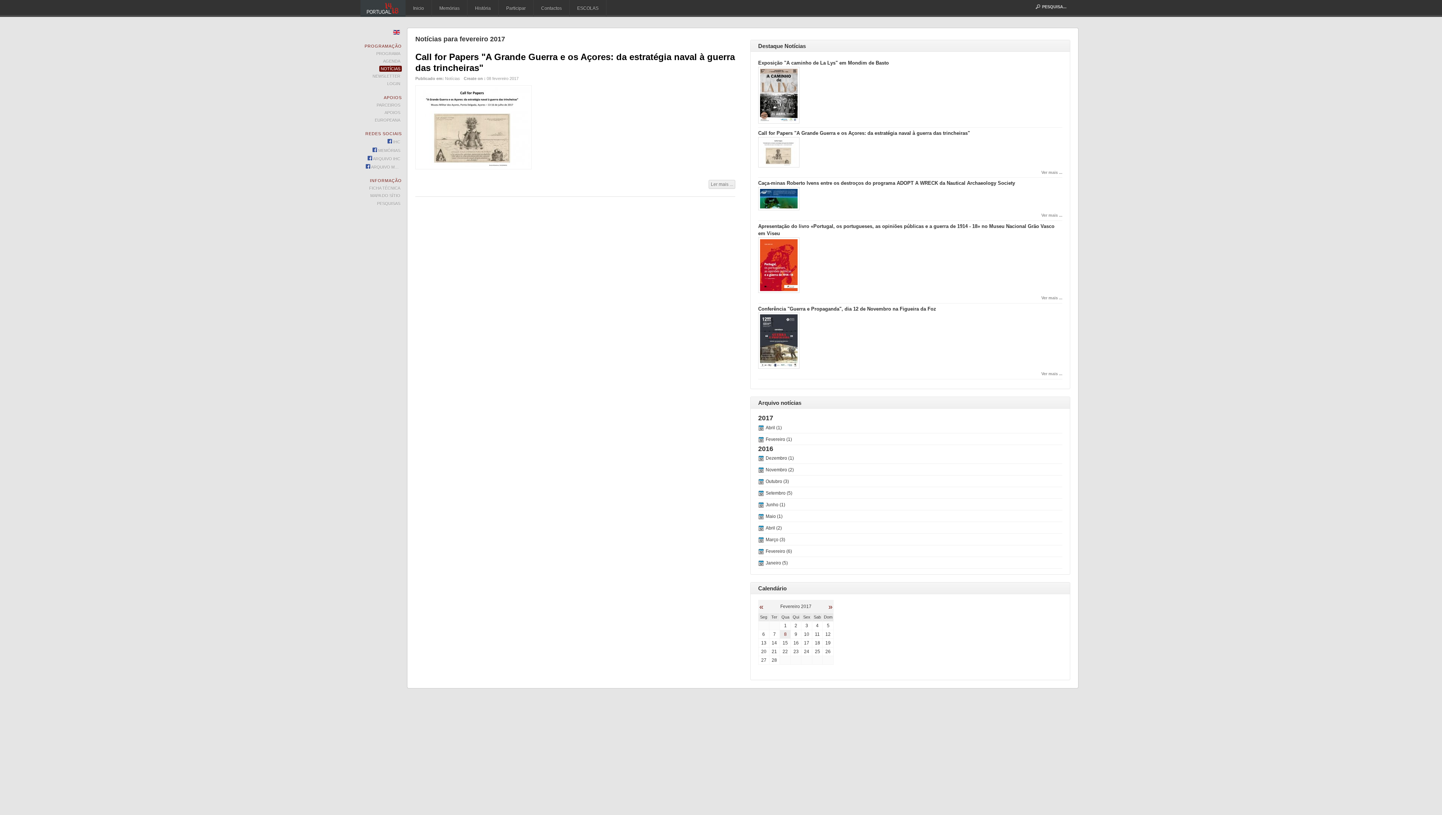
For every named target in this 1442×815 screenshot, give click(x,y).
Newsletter (386, 76)
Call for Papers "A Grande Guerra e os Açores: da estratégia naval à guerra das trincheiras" (864, 133)
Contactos (551, 8)
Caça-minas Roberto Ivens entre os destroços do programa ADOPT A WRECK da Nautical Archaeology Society (886, 183)
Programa (388, 53)
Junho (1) (775, 504)
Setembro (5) (779, 493)
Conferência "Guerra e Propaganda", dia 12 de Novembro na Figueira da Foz (847, 309)
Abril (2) (774, 528)
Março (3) (775, 539)
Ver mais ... (1051, 172)
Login (393, 84)
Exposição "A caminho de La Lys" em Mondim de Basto (823, 63)
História (483, 8)
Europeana (387, 120)
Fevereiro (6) (779, 551)
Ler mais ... (722, 184)
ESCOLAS (588, 8)
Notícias (452, 78)
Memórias (449, 8)
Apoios (392, 112)
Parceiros (388, 105)
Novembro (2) (780, 469)
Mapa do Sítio (385, 195)
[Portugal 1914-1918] (383, 8)
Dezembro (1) (780, 458)
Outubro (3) (777, 481)
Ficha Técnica (384, 188)
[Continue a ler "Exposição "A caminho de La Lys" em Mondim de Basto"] (778, 122)
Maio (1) (774, 516)
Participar (516, 8)
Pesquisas (388, 203)
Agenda (391, 61)
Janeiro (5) (777, 563)
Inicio (418, 8)
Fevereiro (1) (779, 439)
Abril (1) (774, 427)
